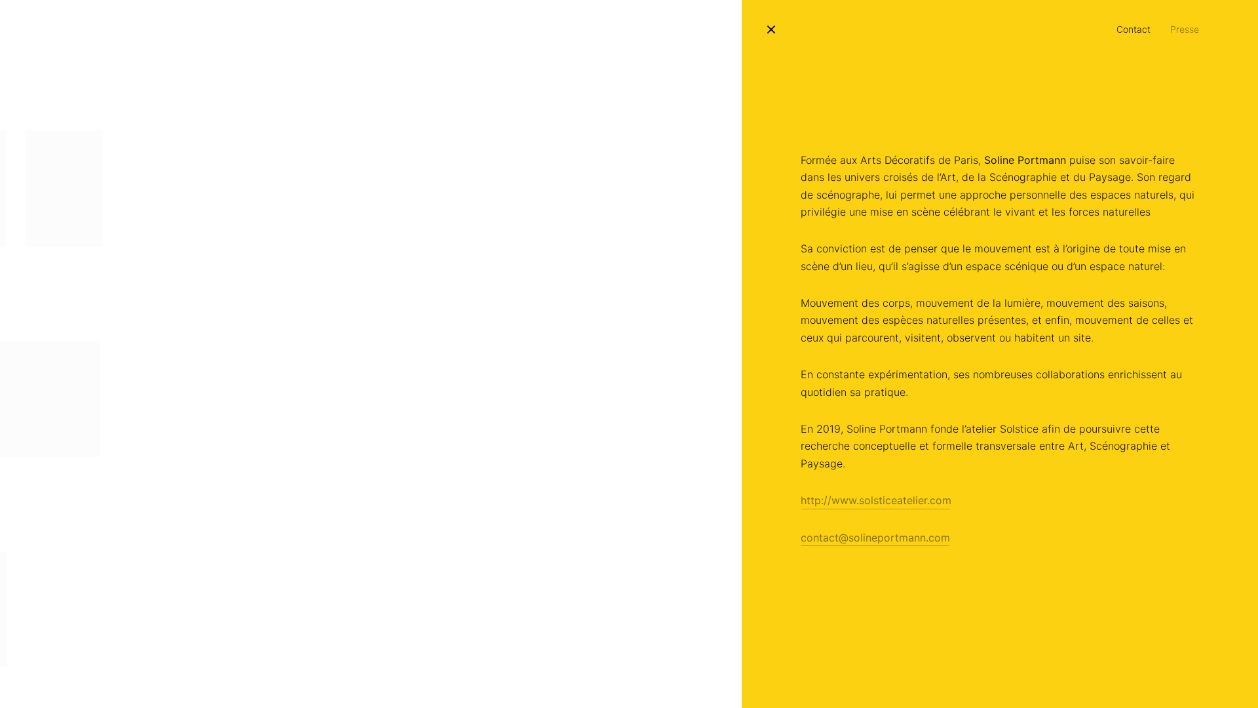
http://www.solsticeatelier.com (876, 500)
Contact (1133, 29)
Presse (1184, 29)
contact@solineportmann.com (875, 537)
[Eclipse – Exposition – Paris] (64, 188)
